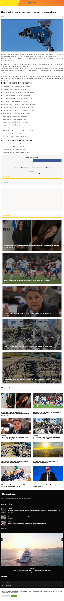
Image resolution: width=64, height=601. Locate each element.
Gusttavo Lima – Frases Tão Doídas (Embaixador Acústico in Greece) (32, 570)
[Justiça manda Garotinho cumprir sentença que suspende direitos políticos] (32, 301)
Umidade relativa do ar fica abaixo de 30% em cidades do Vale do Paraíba (45, 461)
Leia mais (16, 592)
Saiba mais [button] (6, 596)
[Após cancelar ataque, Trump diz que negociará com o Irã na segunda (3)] (48, 473)
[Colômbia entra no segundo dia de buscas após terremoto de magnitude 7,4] (32, 334)
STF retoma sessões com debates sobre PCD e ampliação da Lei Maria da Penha (13, 485)
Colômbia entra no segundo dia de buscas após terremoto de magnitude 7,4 (28, 346)
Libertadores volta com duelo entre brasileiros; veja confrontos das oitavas (27, 280)
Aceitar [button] (14, 596)
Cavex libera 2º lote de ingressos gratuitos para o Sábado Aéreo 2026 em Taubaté (29, 379)
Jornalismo (6, 249)
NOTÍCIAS (3, 9)
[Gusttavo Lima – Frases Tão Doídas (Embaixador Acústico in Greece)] (32, 549)
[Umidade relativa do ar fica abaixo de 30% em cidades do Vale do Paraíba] (48, 449)
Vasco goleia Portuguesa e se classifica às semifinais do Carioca (32, 168)
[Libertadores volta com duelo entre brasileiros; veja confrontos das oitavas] (32, 268)
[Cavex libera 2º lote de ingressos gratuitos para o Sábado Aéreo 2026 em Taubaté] (32, 367)
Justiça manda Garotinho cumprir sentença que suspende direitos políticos (27, 313)
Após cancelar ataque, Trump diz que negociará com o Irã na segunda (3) (47, 485)
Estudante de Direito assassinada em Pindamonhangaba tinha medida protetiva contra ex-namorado (31, 246)
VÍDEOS (32, 568)
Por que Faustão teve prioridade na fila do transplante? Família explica (32, 173)
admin (2, 16)
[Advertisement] (15, 199)
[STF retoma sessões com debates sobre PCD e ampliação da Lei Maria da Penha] (16, 473)
